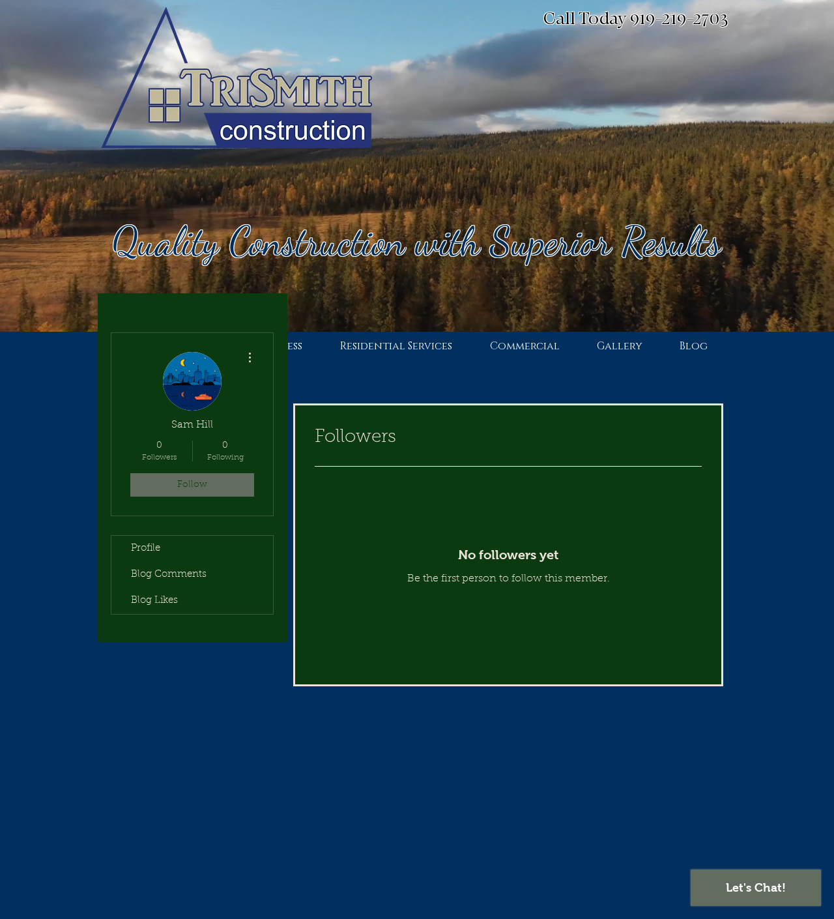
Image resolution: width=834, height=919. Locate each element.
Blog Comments (169, 574)
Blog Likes (154, 600)
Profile (145, 548)
